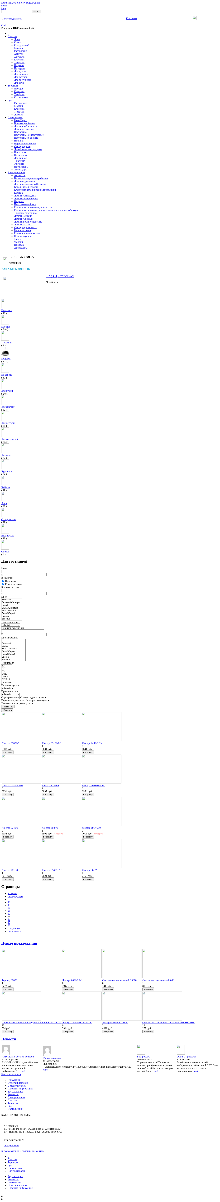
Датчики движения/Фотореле (30, 184)
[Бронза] (11, 616)
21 (9, 910)
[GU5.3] (6, 676)
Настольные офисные (26, 137)
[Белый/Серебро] (13, 651)
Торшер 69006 (9, 980)
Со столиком (21, 97)
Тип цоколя (7, 662)
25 (9, 922)
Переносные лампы (25, 143)
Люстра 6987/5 (50, 827)
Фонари (18, 242)
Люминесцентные (24, 129)
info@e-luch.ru (11, 1145)
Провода (19, 244)
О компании (14, 1080)
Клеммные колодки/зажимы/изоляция (35, 189)
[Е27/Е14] (6, 679)
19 (9, 905)
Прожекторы (21, 166)
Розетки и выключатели (27, 233)
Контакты (13, 1094)
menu (4, 5)
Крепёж (18, 192)
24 (9, 919)
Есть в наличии (13, 584)
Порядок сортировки (13, 700)
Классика (19, 59)
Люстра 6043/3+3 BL (93, 785)
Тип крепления (9, 622)
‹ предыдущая (15, 896)
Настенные (20, 152)
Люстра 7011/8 (10, 870)
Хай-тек (18, 53)
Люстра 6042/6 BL (72, 980)
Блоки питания (22, 230)
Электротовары (16, 172)
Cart (3, 25)
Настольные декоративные (29, 134)
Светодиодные (22, 146)
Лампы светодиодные (26, 198)
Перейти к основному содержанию (20, 2)
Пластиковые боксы (25, 204)
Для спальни (21, 74)
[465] (13, 640)
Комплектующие (23, 236)
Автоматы (19, 175)
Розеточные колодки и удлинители (33, 207)
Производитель (9, 691)
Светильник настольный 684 (158, 980)
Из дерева (19, 68)
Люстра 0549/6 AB (52, 870)
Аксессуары (20, 169)
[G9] (6, 671)
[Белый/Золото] (11, 610)
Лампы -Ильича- (23, 224)
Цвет (4, 596)
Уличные (19, 163)
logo (3, 8)
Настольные (21, 132)
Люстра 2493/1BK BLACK (77, 1022)
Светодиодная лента (25, 227)
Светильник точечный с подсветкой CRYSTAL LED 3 (32, 1022)
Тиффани (19, 62)
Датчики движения (24, 181)
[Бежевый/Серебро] (11, 602)
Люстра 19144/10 (91, 827)
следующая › (14, 928)
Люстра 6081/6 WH (12, 785)
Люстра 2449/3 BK (92, 743)
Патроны (19, 201)
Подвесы (19, 65)
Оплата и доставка (18, 1082)
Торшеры (13, 85)
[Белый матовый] (13, 648)
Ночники (19, 140)
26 (9, 925)
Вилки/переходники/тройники (31, 178)
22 (9, 913)
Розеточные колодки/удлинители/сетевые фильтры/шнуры (46, 210)
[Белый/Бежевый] (11, 608)
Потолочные (21, 155)
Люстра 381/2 (89, 870)
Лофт (17, 39)
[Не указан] (6, 682)
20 (9, 907)
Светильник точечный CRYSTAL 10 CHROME (168, 1022)
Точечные (19, 160)
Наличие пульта (10, 685)
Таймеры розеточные (26, 213)
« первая (12, 893)
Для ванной (20, 158)
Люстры (12, 36)
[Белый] (11, 605)
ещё (23, 1071)
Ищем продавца (52, 1058)
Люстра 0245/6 (10, 827)
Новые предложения (19, 943)
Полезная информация (20, 1088)
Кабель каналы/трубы (26, 187)
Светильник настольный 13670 (119, 980)
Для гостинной (22, 79)
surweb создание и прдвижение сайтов (22, 1151)
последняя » (14, 931)
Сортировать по (10, 697)
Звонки (18, 239)
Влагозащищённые (24, 123)
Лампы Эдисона (23, 215)
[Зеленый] (11, 619)
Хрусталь (19, 56)
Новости (8, 1039)
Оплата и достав (12, 18)
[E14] (6, 666)
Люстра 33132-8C (51, 743)
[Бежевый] (11, 599)
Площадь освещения (12, 628)
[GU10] (6, 674)
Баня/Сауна (20, 120)
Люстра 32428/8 (50, 785)
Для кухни (20, 71)
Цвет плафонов (9, 637)
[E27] (6, 668)
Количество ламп (10, 587)
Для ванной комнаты (25, 126)
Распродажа (20, 51)
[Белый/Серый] (11, 613)
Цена (4, 568)
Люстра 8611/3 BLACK (115, 1022)
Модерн (18, 48)
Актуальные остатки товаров (18, 1056)
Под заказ (10, 581)
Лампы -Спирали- (24, 218)
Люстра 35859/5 (10, 743)
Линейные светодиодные (28, 149)
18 (9, 902)
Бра (10, 100)
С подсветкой (21, 45)
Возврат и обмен (17, 1085)
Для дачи (19, 82)
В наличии (7, 577)
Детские (18, 114)
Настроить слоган (11, 1074)
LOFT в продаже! (186, 1056)
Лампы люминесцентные (28, 221)
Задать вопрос (15, 1091)
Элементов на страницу (14, 703)
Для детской (21, 77)
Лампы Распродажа (25, 195)
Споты (18, 42)
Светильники (15, 117)
